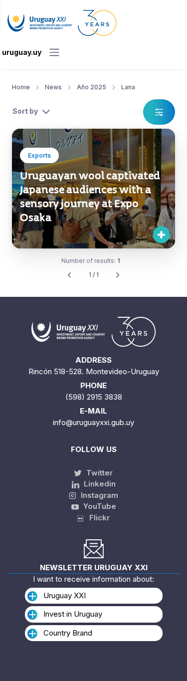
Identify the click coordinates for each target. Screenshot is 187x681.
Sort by (25, 111)
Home (21, 87)
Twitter (98, 472)
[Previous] (69, 275)
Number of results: (90, 260)
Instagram (98, 495)
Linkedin (99, 483)
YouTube (98, 506)
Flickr (96, 517)
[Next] (118, 275)
